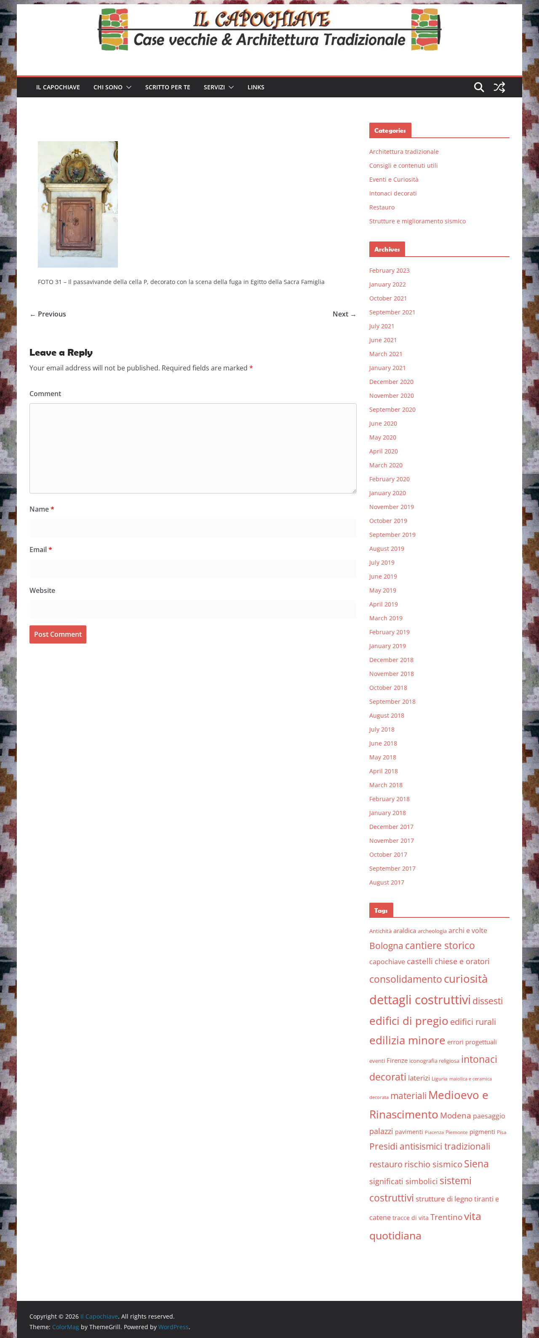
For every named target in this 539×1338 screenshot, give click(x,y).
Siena (476, 1163)
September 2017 (392, 868)
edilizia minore (407, 1040)
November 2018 (391, 674)
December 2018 (391, 660)
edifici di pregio (408, 1020)
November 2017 (391, 841)
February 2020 (389, 479)
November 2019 (391, 507)
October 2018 (388, 688)
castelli (420, 961)
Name (41, 509)
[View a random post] (499, 87)
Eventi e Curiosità (394, 179)
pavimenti (409, 1132)
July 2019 (382, 562)
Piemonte (457, 1132)
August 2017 (386, 882)
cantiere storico (440, 945)
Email (40, 549)
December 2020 (391, 382)
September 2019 (392, 535)
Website (42, 590)
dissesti (487, 1001)
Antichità (380, 931)
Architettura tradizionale (404, 151)
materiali (408, 1095)
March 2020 (386, 465)
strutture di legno (444, 1199)
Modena (455, 1115)
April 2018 (383, 771)
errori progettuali (472, 1042)
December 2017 (391, 827)
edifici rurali (473, 1021)
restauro (386, 1164)
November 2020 (391, 395)
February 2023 (389, 270)
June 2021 (383, 340)
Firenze (397, 1060)
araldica (404, 930)
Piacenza (434, 1132)
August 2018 (386, 715)
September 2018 (392, 701)
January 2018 (387, 813)
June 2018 (383, 743)
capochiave (387, 961)
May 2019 (382, 590)
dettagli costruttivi (420, 999)
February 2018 (389, 799)
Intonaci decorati (393, 193)
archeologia (432, 931)
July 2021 (382, 326)
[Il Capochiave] (269, 10)
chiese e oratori (462, 961)
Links (256, 87)
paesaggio (489, 1116)
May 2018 (382, 757)
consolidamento (405, 979)
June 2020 (383, 423)
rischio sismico (433, 1164)
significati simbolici (403, 1181)
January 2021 (387, 368)
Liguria (440, 1078)
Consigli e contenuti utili (403, 165)
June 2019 (383, 576)
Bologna (386, 946)
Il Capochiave (58, 87)
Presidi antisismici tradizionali (429, 1146)
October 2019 (388, 521)
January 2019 (387, 646)
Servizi (214, 87)
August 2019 (386, 548)
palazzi (381, 1131)
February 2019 (389, 632)
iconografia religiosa (434, 1061)
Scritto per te (167, 87)
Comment (45, 393)
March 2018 (386, 785)
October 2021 (388, 298)
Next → (345, 314)
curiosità (466, 978)
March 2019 (386, 618)
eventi (377, 1061)
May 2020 (382, 437)
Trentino (446, 1217)
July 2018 (382, 729)
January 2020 (387, 493)
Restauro (382, 207)
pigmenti (482, 1131)
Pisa (502, 1132)
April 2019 (383, 604)
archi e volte (467, 930)
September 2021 (392, 312)
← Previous (47, 314)
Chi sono (108, 87)
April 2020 (383, 451)
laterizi (419, 1078)
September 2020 (392, 409)
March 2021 (386, 354)
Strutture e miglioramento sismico (417, 221)
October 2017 (388, 854)
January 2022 (387, 284)
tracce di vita (410, 1218)
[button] (127, 87)
